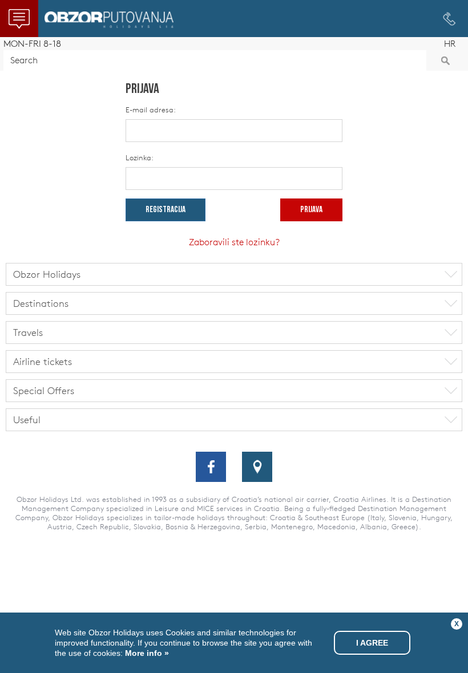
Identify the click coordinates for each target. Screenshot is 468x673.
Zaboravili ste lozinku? (234, 242)
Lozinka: (140, 158)
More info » (146, 653)
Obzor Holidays (109, 19)
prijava (311, 210)
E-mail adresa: (151, 110)
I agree (372, 642)
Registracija (165, 210)
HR (449, 43)
